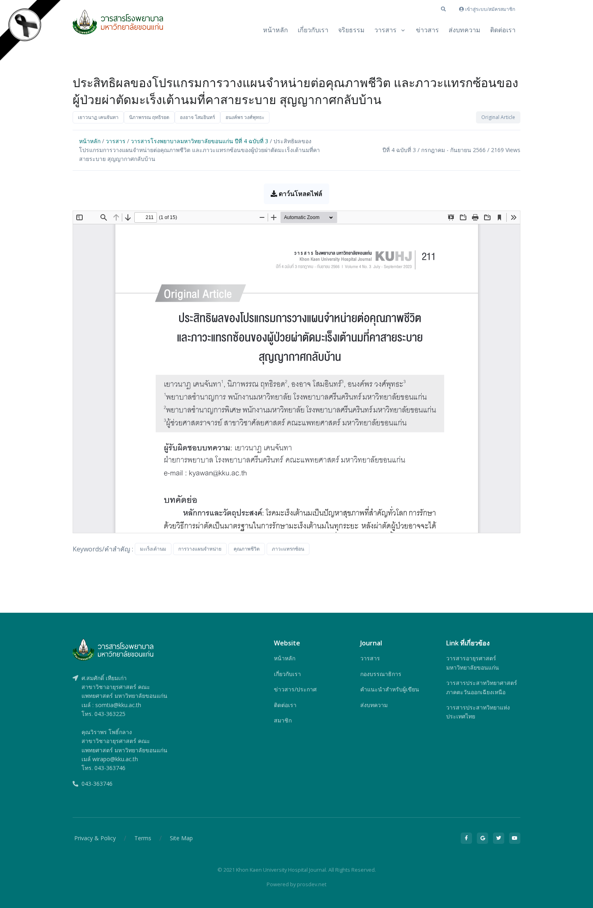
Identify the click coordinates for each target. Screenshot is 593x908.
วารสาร (385, 29)
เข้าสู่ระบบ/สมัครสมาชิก (489, 9)
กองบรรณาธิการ (380, 674)
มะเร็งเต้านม (153, 548)
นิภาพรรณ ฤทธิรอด (149, 117)
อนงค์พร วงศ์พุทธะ (245, 117)
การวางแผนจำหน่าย (199, 548)
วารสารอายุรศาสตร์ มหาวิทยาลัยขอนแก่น (472, 662)
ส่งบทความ (464, 29)
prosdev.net (311, 884)
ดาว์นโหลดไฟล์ (299, 193)
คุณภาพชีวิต (247, 548)
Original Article (498, 117)
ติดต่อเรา (503, 29)
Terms (142, 838)
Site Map (181, 838)
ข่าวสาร (427, 29)
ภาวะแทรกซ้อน (288, 548)
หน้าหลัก (275, 29)
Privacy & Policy (95, 838)
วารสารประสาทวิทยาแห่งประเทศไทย (478, 711)
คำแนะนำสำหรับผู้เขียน (389, 689)
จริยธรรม (351, 29)
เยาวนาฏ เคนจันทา (98, 117)
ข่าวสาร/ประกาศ (295, 689)
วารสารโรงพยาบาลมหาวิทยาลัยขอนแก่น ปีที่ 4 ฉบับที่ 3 (199, 141)
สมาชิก (283, 720)
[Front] (118, 26)
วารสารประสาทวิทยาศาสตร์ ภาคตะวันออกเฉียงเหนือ (481, 687)
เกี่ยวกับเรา (313, 29)
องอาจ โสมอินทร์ (197, 117)
